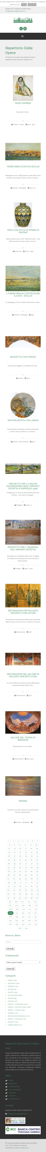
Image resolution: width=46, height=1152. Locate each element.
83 (26, 890)
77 (26, 886)
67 (38, 879)
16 (20, 848)
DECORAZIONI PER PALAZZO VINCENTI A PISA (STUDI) (23, 611)
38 (9, 864)
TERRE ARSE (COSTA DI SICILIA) (23, 166)
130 (23, 924)
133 (20, 928)
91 (38, 894)
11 (25, 845)
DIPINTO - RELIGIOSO (17, 1019)
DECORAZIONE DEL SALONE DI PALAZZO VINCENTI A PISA (23, 675)
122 (35, 917)
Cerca (9, 948)
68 (9, 883)
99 (16, 902)
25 (37, 852)
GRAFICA (12, 992)
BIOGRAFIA (13, 1083)
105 (23, 905)
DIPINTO (12, 980)
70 (21, 883)
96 (32, 898)
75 (14, 886)
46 (20, 867)
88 (20, 894)
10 (20, 845)
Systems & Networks (21, 1148)
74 (9, 886)
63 (14, 879)
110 (23, 909)
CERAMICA (13, 983)
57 (14, 875)
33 (14, 860)
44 (9, 867)
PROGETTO (13, 1022)
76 (20, 886)
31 (37, 856)
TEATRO (12, 998)
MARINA (23, 801)
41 (26, 864)
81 (14, 890)
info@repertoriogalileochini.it (15, 11)
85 (38, 890)
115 (23, 913)
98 (10, 902)
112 (36, 909)
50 (9, 871)
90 (32, 894)
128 (10, 924)
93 (14, 898)
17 (26, 848)
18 (31, 848)
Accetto (24, 4)
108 (10, 909)
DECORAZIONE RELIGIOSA (19, 1016)
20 (9, 852)
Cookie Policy (32, 4)
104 (16, 905)
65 (26, 879)
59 (26, 875)
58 (20, 875)
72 (32, 883)
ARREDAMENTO (15, 1025)
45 (14, 867)
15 (14, 848)
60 (32, 875)
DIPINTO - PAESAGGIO (18, 1004)
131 (29, 924)
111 (30, 909)
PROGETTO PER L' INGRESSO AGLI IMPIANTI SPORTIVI (23, 548)
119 (17, 917)
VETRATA (12, 1001)
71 (26, 883)
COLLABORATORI (15, 1090)
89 (26, 894)
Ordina (9, 968)
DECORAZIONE (15, 995)
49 (37, 867)
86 (8, 894)
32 (9, 860)
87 (14, 894)
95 (26, 898)
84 (32, 890)
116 (29, 913)
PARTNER (12, 1093)
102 (35, 902)
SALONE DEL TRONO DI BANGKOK (23, 738)
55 (37, 871)
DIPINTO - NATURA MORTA (19, 1007)
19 (37, 848)
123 (10, 920)
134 (26, 928)
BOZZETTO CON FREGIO (23, 357)
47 (26, 867)
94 (20, 898)
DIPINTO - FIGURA (16, 1010)
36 (31, 860)
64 (20, 879)
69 (15, 883)
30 (32, 856)
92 (9, 898)
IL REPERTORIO (14, 1086)
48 (32, 867)
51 (15, 871)
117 (35, 913)
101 (29, 902)
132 (36, 924)
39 (14, 864)
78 (31, 886)
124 (16, 920)
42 (32, 864)
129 (17, 924)
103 (10, 905)
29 (26, 856)
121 (29, 917)
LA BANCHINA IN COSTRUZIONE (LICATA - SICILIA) (23, 294)
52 (20, 871)
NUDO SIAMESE (23, 103)
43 (37, 864)
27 (14, 856)
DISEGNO (13, 986)
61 (37, 875)
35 (26, 860)
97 (37, 898)
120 (23, 917)
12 (30, 845)
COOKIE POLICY (14, 1099)
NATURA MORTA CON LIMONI (23, 420)
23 (26, 852)
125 (23, 920)
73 (37, 883)
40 (20, 864)
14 (9, 848)
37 (37, 860)
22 (20, 852)
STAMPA (12, 989)
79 (37, 886)
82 (20, 890)
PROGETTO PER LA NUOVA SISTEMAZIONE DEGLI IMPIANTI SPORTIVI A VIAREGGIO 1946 (23, 486)
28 (20, 856)
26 (9, 856)
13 (36, 845)
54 (31, 871)
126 (29, 920)
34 (20, 860)
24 (31, 852)
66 (32, 879)
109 (17, 909)
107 (36, 905)
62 (8, 879)
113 (10, 913)
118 (10, 917)
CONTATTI (12, 1096)
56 (9, 875)
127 (36, 920)
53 (26, 871)
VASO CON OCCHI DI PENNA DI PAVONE (23, 231)
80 (9, 890)
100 (22, 902)
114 (17, 913)
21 (15, 852)
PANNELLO (13, 1013)
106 (29, 905)
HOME (11, 1080)
